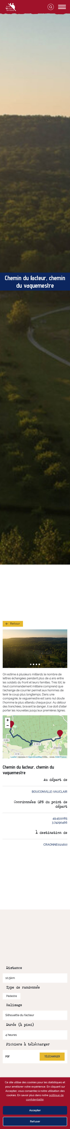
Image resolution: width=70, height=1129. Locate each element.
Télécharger (52, 1056)
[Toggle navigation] (58, 7)
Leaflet (14, 756)
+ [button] (7, 720)
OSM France (60, 756)
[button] (30, 664)
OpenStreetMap (35, 756)
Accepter (35, 1110)
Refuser (35, 1121)
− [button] (7, 725)
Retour (15, 623)
